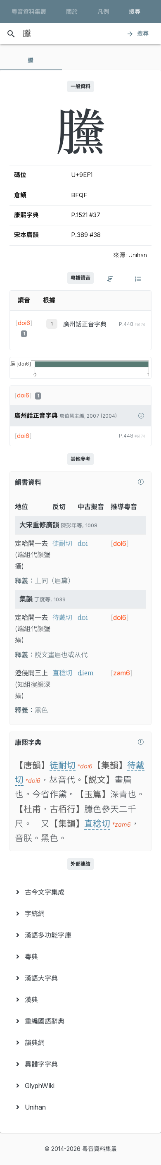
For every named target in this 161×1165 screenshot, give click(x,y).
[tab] (31, 60)
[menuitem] (80, 892)
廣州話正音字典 (85, 324)
